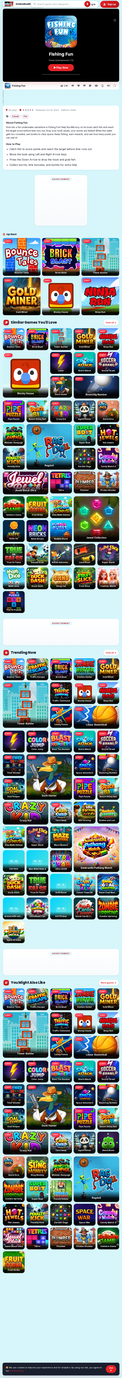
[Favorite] (78, 85)
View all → (111, 322)
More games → (108, 982)
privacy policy (16, 1370)
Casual (15, 116)
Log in (92, 4)
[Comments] (90, 85)
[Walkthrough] (96, 85)
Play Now (62, 67)
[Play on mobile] (102, 85)
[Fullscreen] (115, 20)
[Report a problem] (84, 85)
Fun (25, 116)
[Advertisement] (63, 97)
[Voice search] (87, 4)
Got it (111, 1369)
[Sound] (109, 85)
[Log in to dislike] (72, 85)
